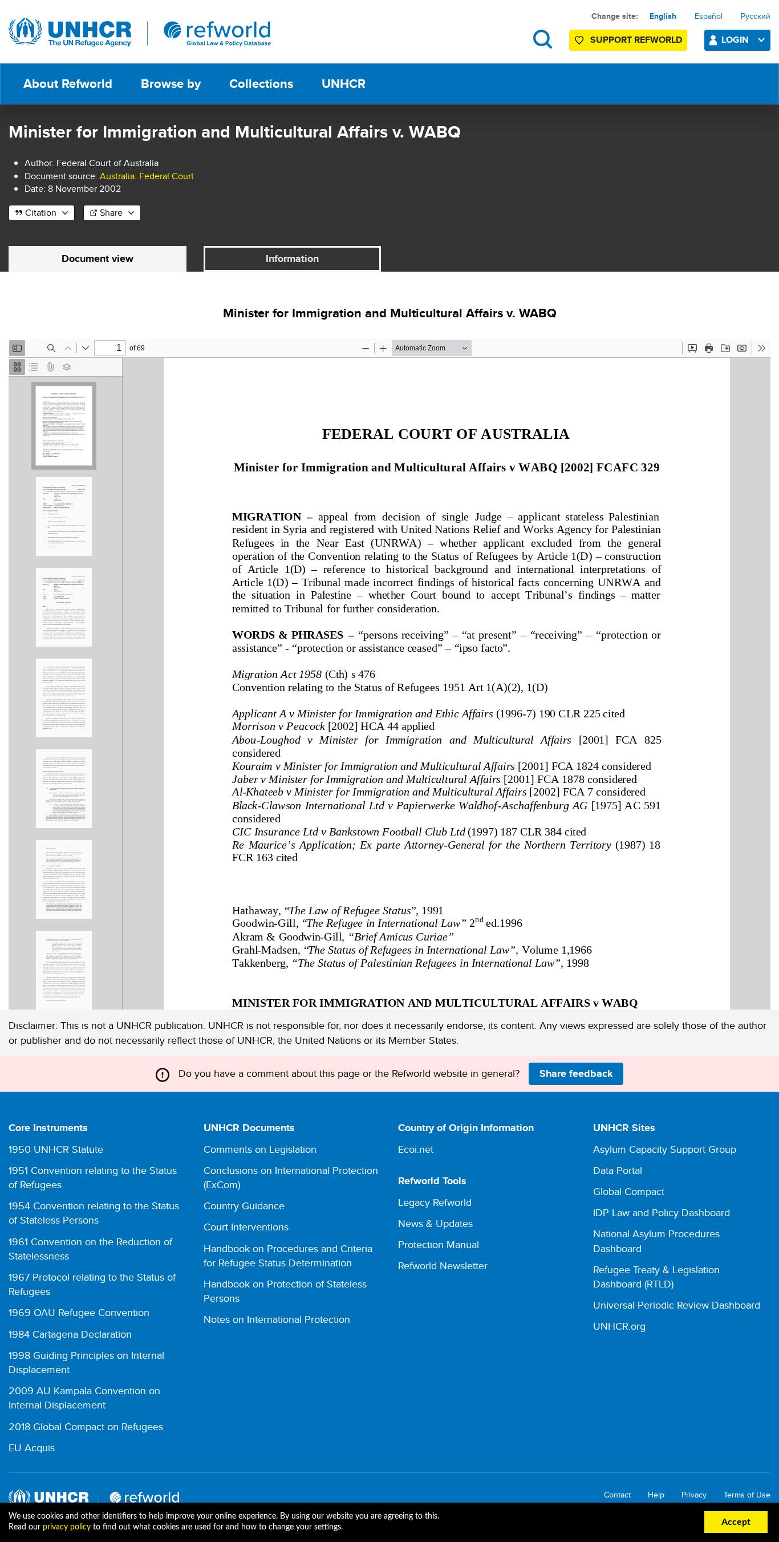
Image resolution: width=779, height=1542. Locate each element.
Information (292, 258)
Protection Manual (438, 1244)
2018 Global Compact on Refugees (86, 1426)
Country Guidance (244, 1205)
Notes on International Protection (277, 1319)
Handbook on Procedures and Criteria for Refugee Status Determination (288, 1255)
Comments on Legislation (260, 1149)
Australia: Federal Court (147, 176)
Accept (735, 1522)
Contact (617, 1494)
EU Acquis (32, 1447)
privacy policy (67, 1527)
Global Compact (628, 1191)
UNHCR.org (619, 1326)
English (663, 16)
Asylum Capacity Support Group (664, 1149)
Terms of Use (747, 1494)
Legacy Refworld (435, 1202)
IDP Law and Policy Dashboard (661, 1212)
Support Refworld (636, 39)
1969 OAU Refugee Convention (79, 1312)
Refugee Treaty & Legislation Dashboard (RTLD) (656, 1276)
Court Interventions (246, 1227)
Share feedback (576, 1073)
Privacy (694, 1494)
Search (542, 39)
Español (709, 16)
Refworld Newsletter (443, 1265)
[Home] (140, 32)
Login (735, 39)
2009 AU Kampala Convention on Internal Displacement (84, 1397)
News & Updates (435, 1223)
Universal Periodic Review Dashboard (676, 1305)
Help (656, 1494)
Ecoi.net (415, 1149)
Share (111, 212)
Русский (755, 16)
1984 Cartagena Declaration (70, 1334)
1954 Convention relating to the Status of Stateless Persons (94, 1212)
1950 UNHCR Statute (56, 1149)
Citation (40, 212)
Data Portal (617, 1170)
